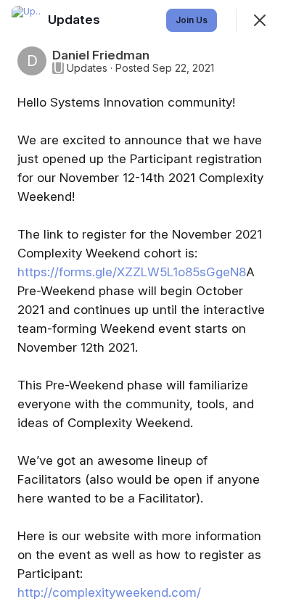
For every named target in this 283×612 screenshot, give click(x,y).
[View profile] (26, 20)
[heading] (75, 19)
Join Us (192, 20)
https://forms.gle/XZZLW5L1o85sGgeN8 (131, 272)
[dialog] (141, 306)
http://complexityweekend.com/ (109, 592)
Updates (87, 68)
